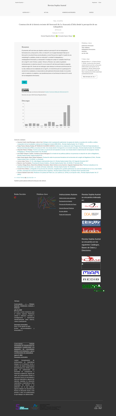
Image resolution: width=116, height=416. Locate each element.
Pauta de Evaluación (65, 214)
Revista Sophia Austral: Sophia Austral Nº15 (29, 155)
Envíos (91, 12)
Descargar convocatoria (21, 324)
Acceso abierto (63, 211)
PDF (24, 82)
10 (24, 177)
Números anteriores (68, 12)
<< (15, 177)
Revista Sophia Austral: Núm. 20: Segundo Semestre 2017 (72, 161)
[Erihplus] (91, 223)
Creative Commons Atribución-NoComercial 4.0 (56, 92)
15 (32, 177)
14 (30, 177)
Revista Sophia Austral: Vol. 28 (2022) (89, 148)
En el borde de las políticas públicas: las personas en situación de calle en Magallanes (74, 153)
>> (35, 177)
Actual (46, 12)
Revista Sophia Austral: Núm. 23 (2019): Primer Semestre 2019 (71, 170)
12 (27, 177)
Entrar (100, 2)
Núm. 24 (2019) (58, 21)
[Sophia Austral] (91, 214)
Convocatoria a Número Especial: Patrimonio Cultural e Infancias (24, 305)
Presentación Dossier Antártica (41, 163)
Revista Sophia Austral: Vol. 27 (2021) (72, 144)
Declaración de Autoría (65, 201)
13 (29, 177)
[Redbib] (91, 279)
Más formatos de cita (89, 76)
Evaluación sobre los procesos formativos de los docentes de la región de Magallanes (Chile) (69, 157)
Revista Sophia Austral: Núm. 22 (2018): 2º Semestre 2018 (66, 163)
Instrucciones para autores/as (67, 198)
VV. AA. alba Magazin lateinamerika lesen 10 (42, 161)
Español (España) (20, 2)
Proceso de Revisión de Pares (67, 204)
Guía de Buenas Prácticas (66, 208)
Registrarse (94, 2)
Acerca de (26, 12)
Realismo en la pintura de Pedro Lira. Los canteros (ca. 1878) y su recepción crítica (57, 172)
